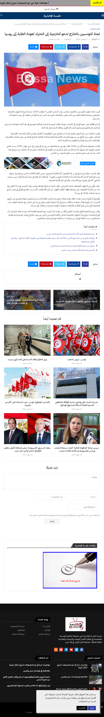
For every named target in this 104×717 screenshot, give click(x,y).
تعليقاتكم (21, 630)
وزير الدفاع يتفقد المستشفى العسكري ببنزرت (27, 359)
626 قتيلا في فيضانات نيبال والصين (74, 676)
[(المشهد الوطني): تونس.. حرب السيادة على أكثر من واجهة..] (27, 382)
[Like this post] (84, 47)
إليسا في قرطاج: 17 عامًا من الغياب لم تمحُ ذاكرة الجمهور (28, 685)
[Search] (1, 15)
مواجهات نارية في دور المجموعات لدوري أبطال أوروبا (23, 3)
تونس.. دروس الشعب (76, 359)
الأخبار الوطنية (77, 24)
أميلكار (94, 39)
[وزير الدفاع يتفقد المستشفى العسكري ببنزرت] (27, 340)
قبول (92, 708)
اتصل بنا (29, 712)
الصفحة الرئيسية (94, 24)
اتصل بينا (46, 626)
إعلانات (47, 630)
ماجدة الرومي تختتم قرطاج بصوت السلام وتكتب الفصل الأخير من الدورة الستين (26, 678)
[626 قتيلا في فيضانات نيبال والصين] (95, 679)
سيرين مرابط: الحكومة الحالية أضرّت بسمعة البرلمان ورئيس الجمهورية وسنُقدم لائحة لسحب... (76, 449)
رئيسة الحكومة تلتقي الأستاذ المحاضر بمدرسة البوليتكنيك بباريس (70, 234)
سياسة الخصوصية (17, 626)
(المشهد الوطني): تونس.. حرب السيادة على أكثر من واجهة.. (27, 404)
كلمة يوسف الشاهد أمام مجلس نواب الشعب (78, 250)
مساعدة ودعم (44, 634)
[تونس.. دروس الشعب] (76, 340)
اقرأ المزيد (82, 708)
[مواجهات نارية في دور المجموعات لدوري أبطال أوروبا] (95, 668)
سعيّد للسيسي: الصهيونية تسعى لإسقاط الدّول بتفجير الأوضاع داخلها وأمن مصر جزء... (27, 449)
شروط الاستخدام (18, 634)
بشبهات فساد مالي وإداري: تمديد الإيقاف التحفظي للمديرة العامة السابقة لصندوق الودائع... (76, 404)
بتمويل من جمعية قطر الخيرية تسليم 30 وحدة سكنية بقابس (72, 245)
